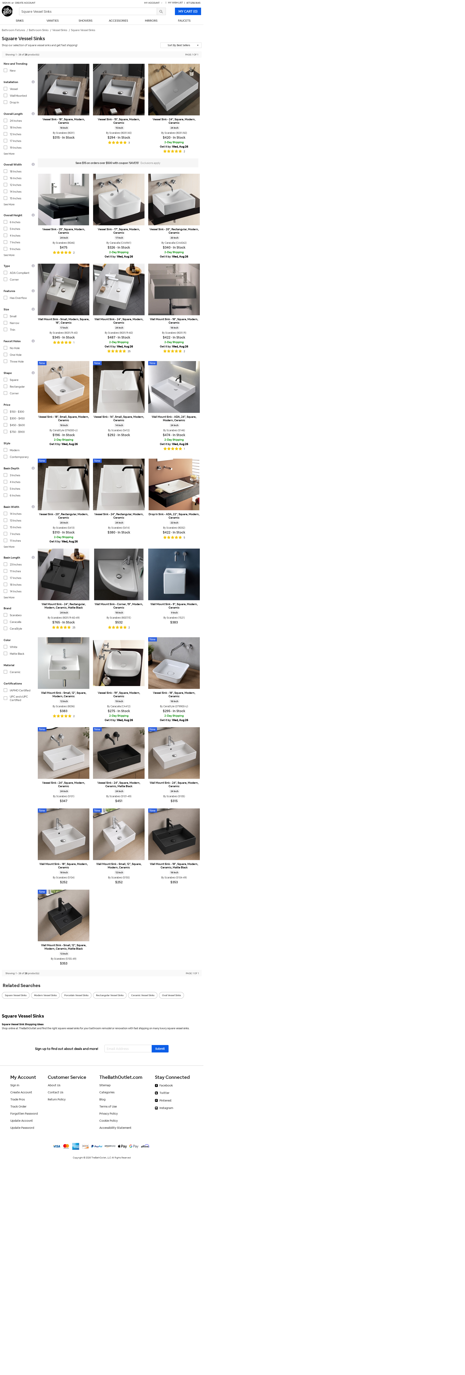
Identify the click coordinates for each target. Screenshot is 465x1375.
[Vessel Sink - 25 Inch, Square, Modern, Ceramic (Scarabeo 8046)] (63, 199)
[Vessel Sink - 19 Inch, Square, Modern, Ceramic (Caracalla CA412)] (119, 663)
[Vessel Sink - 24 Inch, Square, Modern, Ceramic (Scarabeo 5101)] (63, 753)
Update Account (21, 1121)
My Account (152, 2)
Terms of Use (108, 1106)
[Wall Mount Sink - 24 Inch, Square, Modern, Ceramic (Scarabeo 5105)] (174, 753)
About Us (54, 1085)
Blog (102, 1099)
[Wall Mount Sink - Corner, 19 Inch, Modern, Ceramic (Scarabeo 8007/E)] (119, 574)
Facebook (166, 1085)
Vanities (52, 21)
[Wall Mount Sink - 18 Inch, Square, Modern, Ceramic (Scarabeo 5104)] (63, 834)
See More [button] (9, 153)
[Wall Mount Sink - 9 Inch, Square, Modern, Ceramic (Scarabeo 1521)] (174, 574)
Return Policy (57, 1099)
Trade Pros (17, 1099)
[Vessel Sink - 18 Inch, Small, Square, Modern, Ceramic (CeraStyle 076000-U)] (63, 387)
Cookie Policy (108, 1121)
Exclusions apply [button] (150, 163)
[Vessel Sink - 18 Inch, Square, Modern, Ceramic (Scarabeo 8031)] (63, 89)
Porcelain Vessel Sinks (76, 995)
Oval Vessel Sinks (171, 995)
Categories (106, 1092)
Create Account (25, 2)
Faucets (184, 21)
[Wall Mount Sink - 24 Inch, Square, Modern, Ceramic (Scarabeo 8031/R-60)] (119, 289)
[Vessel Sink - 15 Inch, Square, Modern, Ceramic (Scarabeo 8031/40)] (119, 89)
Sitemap (105, 1085)
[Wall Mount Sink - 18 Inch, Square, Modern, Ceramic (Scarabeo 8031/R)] (174, 289)
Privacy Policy (108, 1114)
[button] (180, 45)
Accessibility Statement (115, 1128)
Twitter (164, 1093)
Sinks (20, 21)
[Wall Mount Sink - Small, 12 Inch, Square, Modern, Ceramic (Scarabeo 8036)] (63, 663)
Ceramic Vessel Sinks (142, 995)
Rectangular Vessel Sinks (110, 995)
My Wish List (175, 2)
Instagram (166, 1108)
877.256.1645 (193, 2)
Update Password (22, 1128)
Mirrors (151, 21)
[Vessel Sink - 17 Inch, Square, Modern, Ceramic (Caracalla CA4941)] (119, 199)
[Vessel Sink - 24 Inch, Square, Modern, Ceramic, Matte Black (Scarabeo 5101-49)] (119, 753)
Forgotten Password (24, 1114)
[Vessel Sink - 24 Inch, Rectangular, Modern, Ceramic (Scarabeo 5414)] (119, 484)
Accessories (118, 21)
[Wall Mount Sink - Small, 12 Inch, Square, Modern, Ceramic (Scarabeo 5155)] (119, 834)
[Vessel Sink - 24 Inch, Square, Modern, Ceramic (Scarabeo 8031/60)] (174, 89)
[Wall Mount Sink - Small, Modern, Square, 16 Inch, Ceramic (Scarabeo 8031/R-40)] (63, 289)
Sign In (6, 2)
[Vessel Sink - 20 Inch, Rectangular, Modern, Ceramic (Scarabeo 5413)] (63, 484)
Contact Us (55, 1092)
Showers (85, 21)
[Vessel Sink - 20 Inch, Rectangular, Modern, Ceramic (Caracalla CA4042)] (174, 199)
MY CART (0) (188, 11)
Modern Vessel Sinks (45, 995)
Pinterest (165, 1100)
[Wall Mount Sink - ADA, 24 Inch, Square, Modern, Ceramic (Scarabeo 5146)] (174, 387)
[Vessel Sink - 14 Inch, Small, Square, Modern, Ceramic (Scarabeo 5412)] (119, 387)
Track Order (18, 1106)
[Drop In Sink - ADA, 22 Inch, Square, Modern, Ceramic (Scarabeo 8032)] (174, 484)
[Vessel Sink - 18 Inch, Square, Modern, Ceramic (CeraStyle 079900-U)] (174, 663)
